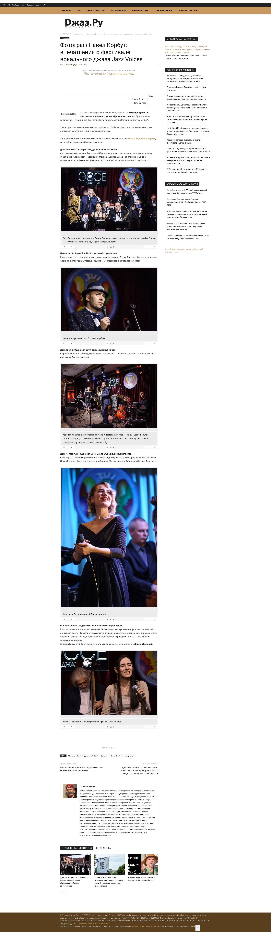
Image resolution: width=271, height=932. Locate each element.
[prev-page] (62, 891)
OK (8, 5)
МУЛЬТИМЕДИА (140, 10)
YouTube (15, 5)
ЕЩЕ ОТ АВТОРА (103, 848)
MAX (44, 5)
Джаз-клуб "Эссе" (91, 756)
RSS (23, 5)
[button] (207, 10)
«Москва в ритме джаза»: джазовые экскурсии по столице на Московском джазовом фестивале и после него (185, 78)
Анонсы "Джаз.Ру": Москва (137, 874)
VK (4, 5)
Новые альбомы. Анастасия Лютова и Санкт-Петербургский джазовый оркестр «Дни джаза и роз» (187, 214)
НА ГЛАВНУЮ (65, 34)
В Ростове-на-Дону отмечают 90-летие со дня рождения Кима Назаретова (187, 170)
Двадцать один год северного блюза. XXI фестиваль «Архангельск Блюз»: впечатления (188, 150)
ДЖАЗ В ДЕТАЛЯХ (163, 10)
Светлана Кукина (175, 199)
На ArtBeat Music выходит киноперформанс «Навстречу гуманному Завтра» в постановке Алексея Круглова (188, 131)
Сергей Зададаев (174, 235)
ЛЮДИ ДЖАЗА (118, 10)
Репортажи (79, 34)
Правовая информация (87, 923)
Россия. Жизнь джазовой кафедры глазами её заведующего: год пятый (81, 769)
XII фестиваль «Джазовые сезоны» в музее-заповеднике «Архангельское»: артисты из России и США (187, 108)
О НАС (78, 10)
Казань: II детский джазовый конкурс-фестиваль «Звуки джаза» (184, 141)
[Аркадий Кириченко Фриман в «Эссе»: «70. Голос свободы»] (143, 864)
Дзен (38, 5)
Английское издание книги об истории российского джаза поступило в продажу (186, 97)
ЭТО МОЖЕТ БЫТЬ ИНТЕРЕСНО (77, 848)
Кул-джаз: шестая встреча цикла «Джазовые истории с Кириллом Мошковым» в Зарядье (186, 226)
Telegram (30, 5)
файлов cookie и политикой (143, 926)
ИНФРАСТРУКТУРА (188, 10)
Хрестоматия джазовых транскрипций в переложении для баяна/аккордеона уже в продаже (187, 119)
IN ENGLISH (103, 923)
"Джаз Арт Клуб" (74, 756)
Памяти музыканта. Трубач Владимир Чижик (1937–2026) (186, 202)
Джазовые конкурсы (102, 874)
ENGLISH (66, 10)
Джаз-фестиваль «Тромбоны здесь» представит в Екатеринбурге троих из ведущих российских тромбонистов (139, 770)
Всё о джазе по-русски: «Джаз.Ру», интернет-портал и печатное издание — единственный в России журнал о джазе (187, 49)
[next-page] (66, 891)
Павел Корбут (71, 65)
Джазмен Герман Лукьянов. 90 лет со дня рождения (186, 88)
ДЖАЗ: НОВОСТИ (96, 10)
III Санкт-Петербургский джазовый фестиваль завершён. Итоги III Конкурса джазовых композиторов (188, 160)
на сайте (140, 138)
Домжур (104, 756)
